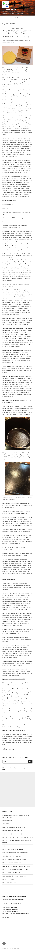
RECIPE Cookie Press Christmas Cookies (14, 859)
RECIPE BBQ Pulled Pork (9, 883)
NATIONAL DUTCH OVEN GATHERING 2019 (14, 827)
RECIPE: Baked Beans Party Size (11, 872)
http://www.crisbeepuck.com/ (11, 94)
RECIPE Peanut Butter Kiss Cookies (12, 849)
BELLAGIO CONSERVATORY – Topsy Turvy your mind (17, 837)
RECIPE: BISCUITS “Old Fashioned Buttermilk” (15, 876)
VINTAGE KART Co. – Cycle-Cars (11, 856)
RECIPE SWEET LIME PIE (9, 846)
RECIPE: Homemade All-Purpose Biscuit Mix (15, 869)
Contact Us (5, 917)
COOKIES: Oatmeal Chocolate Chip (12, 830)
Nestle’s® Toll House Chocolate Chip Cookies (15, 852)
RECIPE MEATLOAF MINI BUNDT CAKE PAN (14, 834)
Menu (18, 17)
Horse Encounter (7, 820)
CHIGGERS (5, 824)
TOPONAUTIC (10, 9)
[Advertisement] (17, 789)
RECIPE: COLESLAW (8, 879)
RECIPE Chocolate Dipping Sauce (11, 863)
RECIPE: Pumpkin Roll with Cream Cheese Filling (16, 866)
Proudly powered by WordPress (10, 948)
